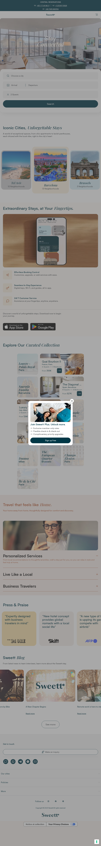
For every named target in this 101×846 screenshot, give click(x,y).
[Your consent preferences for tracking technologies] (96, 841)
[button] (50, 440)
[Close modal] (72, 401)
